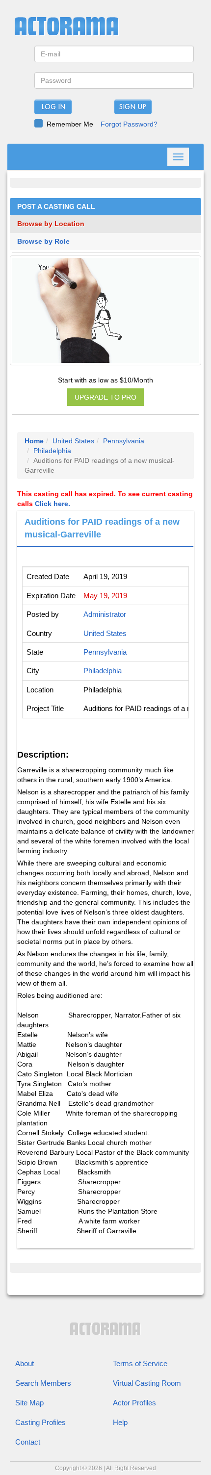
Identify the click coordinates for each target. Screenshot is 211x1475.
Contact (27, 1442)
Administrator (104, 614)
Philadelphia (52, 451)
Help (120, 1422)
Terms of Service (140, 1363)
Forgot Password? (129, 124)
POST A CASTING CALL (56, 206)
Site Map (29, 1403)
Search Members (43, 1383)
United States (73, 441)
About (24, 1363)
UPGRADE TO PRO (105, 397)
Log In (53, 107)
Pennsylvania (123, 441)
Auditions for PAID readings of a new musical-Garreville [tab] (102, 528)
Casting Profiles (40, 1422)
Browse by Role (43, 241)
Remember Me (70, 124)
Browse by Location (50, 224)
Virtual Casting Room (147, 1383)
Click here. (52, 504)
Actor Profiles (134, 1403)
